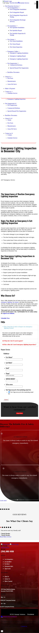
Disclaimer (30, 614)
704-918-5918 (13, 3)
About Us (7, 576)
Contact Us (7, 579)
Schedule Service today (9, 616)
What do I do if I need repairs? (13, 341)
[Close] (35, 4)
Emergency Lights (9, 566)
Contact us (24, 626)
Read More (19, 413)
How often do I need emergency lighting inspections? (20, 344)
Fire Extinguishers (9, 559)
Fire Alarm (7, 564)
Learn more (3, 500)
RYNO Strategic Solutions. (17, 614)
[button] (19, 327)
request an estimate (8, 313)
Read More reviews (5, 537)
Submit (6, 399)
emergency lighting (6, 302)
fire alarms (16, 302)
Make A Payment (8, 581)
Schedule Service (24, 3)
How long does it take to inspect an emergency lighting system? (18, 327)
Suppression (8, 568)
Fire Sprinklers (8, 561)
